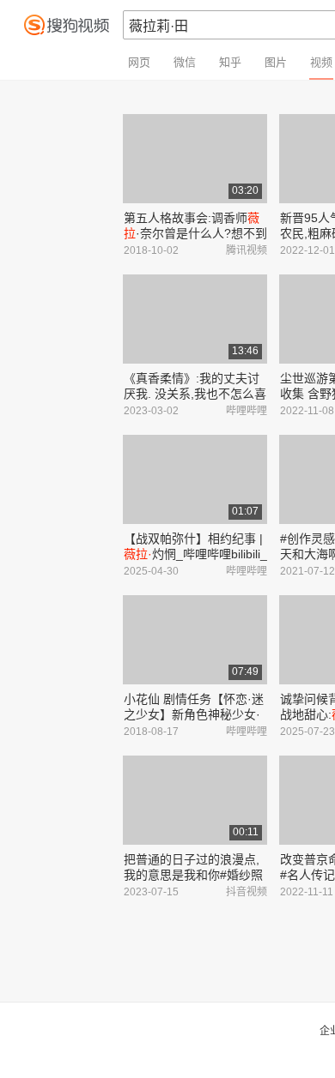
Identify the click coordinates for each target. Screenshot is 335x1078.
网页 (139, 62)
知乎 (230, 62)
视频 (321, 62)
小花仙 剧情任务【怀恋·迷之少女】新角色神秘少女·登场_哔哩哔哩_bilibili (194, 714)
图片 (276, 62)
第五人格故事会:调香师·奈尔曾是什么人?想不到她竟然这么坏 (195, 233)
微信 (185, 62)
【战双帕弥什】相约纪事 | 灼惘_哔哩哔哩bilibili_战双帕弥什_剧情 (195, 554)
